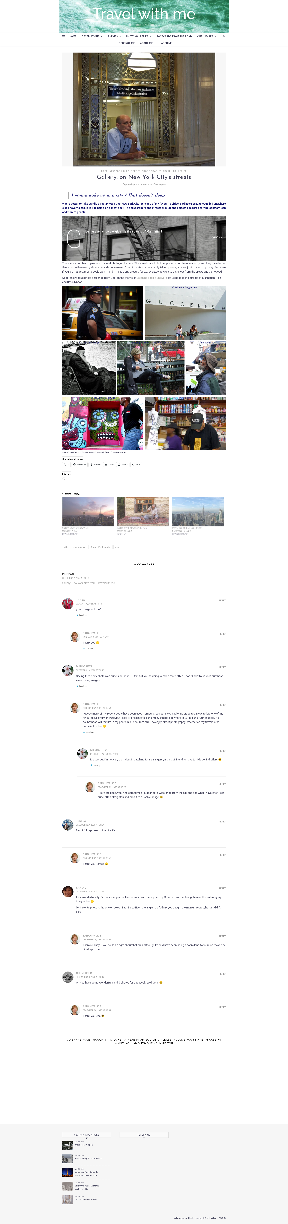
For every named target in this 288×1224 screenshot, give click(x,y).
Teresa (81, 820)
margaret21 (85, 666)
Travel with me (144, 13)
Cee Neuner (84, 973)
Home (72, 36)
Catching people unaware (151, 277)
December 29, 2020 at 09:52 (97, 939)
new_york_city (80, 547)
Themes (113, 36)
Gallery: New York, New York (75, 528)
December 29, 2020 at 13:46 (104, 754)
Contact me (127, 43)
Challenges (205, 36)
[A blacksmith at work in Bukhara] (143, 511)
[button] (102, 313)
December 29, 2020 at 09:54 (97, 708)
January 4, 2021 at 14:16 (89, 604)
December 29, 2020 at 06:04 (90, 825)
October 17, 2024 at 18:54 (75, 578)
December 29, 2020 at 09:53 (97, 858)
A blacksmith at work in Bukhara (132, 528)
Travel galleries (175, 171)
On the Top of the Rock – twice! (187, 528)
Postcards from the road (174, 36)
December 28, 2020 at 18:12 (90, 977)
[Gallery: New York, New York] (88, 511)
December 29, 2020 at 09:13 (90, 670)
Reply (222, 600)
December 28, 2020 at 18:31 (97, 1010)
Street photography (146, 171)
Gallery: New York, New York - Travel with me (88, 583)
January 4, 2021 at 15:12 (96, 637)
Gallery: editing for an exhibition (88, 1158)
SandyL (81, 887)
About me (146, 43)
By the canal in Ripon (84, 1145)
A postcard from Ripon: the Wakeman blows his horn (87, 1174)
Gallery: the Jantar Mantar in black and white (87, 1187)
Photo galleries (137, 36)
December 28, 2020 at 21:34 (90, 891)
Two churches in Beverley (86, 1199)
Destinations (90, 36)
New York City (119, 171)
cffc (66, 547)
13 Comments (157, 184)
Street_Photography (101, 547)
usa (117, 547)
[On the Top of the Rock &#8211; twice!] (198, 511)
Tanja (80, 599)
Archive (166, 43)
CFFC (104, 171)
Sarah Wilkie (92, 633)
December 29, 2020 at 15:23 (112, 787)
